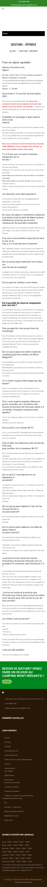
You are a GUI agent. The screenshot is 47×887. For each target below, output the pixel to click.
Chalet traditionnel (10, 755)
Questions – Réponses (12, 807)
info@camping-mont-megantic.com (24, 5)
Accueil (13, 51)
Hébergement (9, 775)
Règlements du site (11, 816)
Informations (9, 780)
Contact (7, 764)
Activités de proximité (12, 782)
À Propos (7, 742)
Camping (7, 746)
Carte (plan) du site (11, 751)
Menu (5, 34)
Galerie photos (9, 768)
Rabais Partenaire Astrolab (14, 811)
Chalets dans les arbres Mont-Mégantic (18, 760)
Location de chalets (11, 787)
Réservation (8, 820)
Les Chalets (8, 771)
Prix (5, 803)
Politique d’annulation (12, 791)
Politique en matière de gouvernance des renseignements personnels (18, 797)
